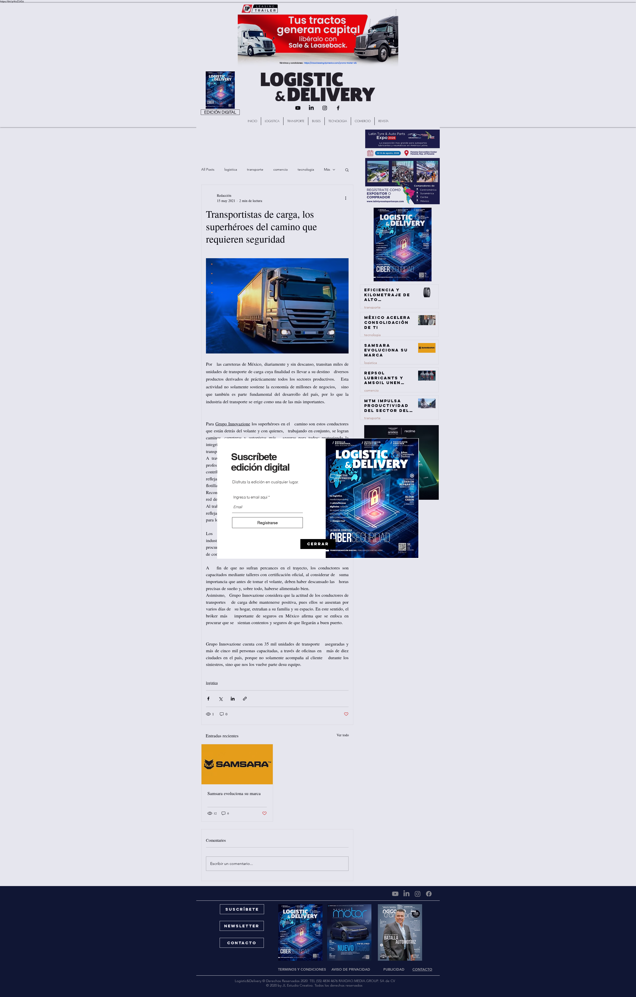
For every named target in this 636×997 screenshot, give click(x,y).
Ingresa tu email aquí (250, 497)
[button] (318, 544)
